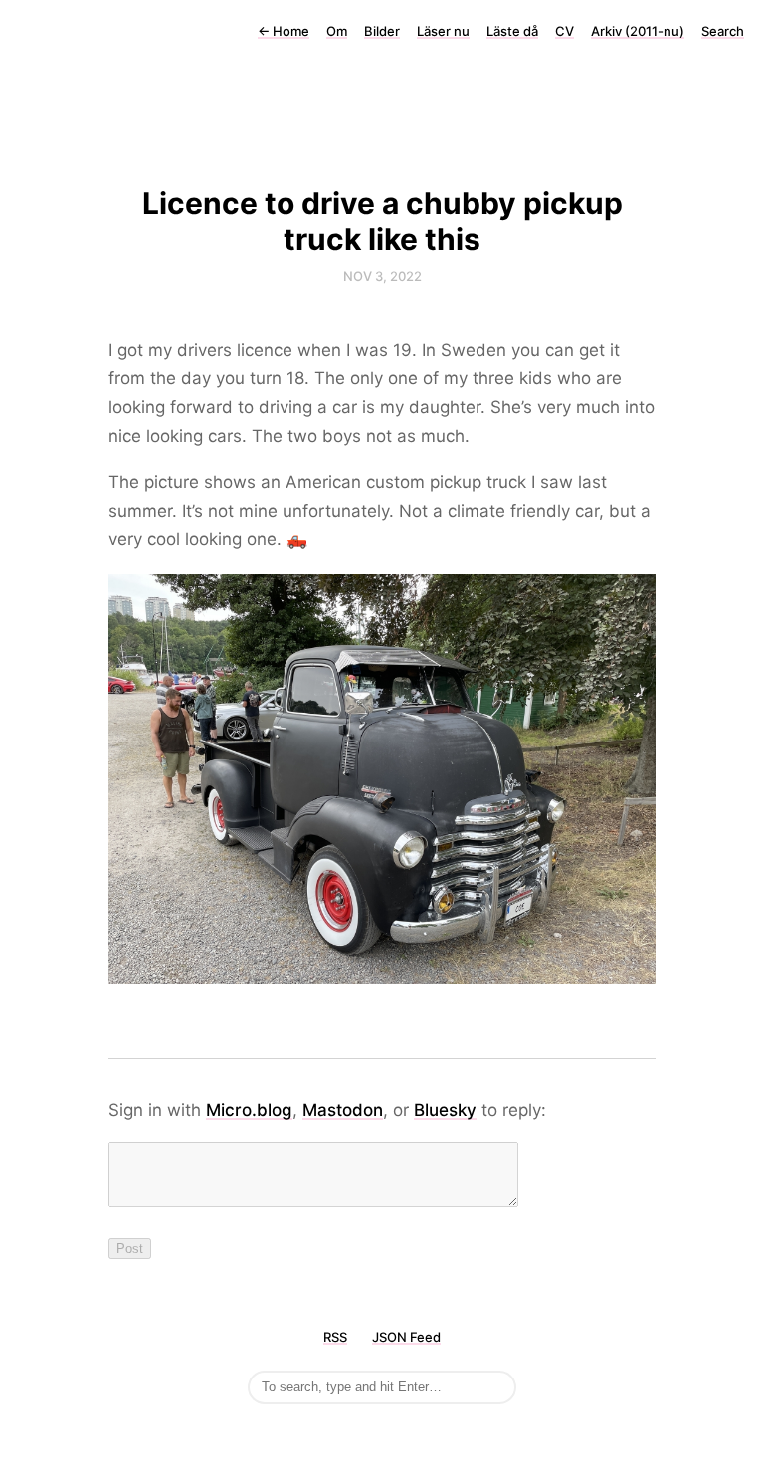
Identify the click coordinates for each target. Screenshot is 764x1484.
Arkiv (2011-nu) (637, 31)
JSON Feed (406, 1337)
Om (336, 31)
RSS (335, 1337)
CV (564, 31)
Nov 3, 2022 (382, 276)
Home (283, 31)
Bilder (382, 31)
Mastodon (342, 1110)
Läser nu (443, 31)
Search (722, 31)
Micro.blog (249, 1110)
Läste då (512, 31)
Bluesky (445, 1110)
